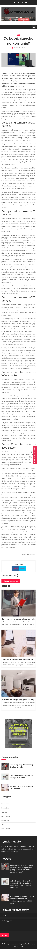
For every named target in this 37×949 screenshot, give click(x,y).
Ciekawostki (5, 820)
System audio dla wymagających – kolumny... (18, 700)
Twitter (23, 568)
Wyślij (4, 935)
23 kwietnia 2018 (19, 48)
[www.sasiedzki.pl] (18, 19)
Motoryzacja (5, 816)
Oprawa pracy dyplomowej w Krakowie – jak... (18, 619)
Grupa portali (5, 829)
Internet (4, 812)
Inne (18, 34)
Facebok (16, 568)
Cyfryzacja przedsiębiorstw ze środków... (18, 659)
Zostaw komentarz (11, 581)
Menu (34, 27)
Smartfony (5, 804)
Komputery (5, 808)
